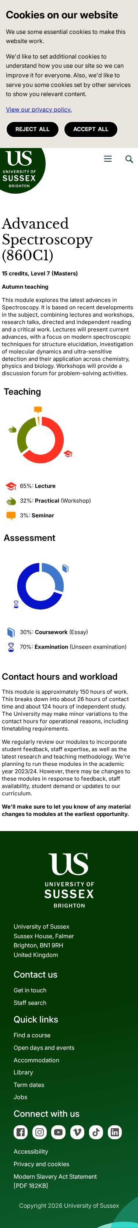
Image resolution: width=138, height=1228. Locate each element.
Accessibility (31, 1151)
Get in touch (30, 990)
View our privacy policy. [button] (39, 109)
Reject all (32, 129)
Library (23, 1072)
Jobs (20, 1097)
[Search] (129, 164)
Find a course (32, 1035)
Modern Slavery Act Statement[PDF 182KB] (55, 1181)
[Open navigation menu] (108, 158)
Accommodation (36, 1060)
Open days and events (44, 1047)
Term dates (29, 1084)
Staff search (30, 1002)
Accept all (91, 129)
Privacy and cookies (41, 1164)
